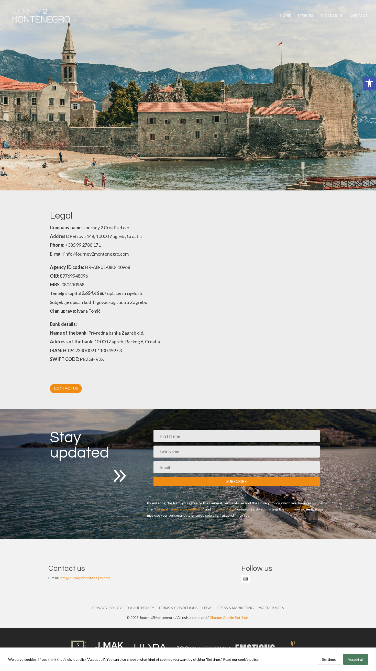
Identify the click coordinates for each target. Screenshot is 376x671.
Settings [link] (329, 659)
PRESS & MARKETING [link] (237, 608)
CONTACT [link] (358, 16)
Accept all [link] (355, 659)
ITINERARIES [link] (331, 16)
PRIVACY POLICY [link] (109, 608)
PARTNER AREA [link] (271, 608)
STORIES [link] (305, 16)
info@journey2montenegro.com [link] (85, 578)
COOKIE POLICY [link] (142, 608)
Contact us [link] (66, 388)
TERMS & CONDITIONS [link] (179, 608)
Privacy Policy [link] (224, 509)
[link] (369, 83)
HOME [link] (285, 16)
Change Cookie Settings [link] (229, 617)
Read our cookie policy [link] (241, 659)
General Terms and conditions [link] (179, 509)
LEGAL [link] (209, 608)
